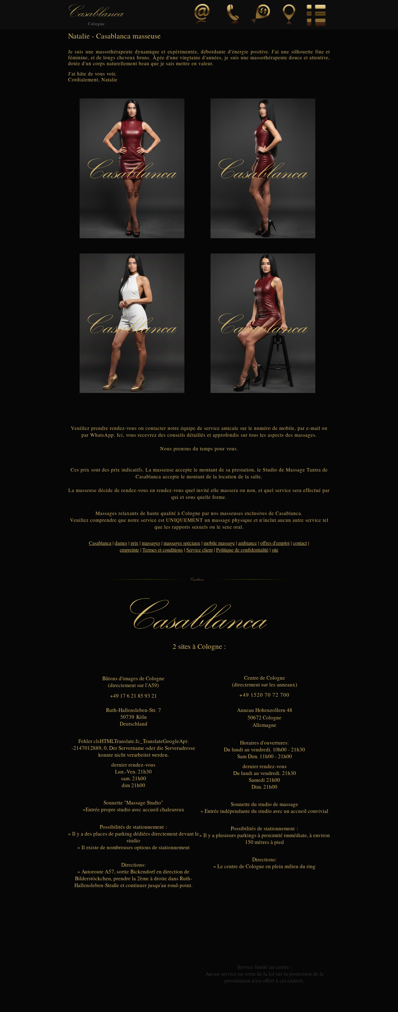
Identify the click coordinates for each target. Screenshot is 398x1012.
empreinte (129, 549)
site (275, 549)
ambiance (247, 543)
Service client (199, 549)
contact (300, 543)
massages (151, 543)
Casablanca (100, 543)
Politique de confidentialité (242, 549)
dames (121, 543)
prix (134, 543)
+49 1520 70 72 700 (264, 695)
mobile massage (219, 543)
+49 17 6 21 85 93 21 (133, 695)
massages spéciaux (182, 543)
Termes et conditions (162, 549)
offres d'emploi (274, 543)
